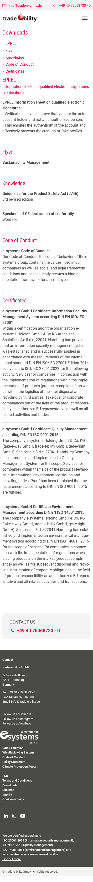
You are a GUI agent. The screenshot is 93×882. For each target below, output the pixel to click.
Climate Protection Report (19, 766)
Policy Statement (13, 762)
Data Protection (12, 748)
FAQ (5, 776)
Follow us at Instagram (17, 719)
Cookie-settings (13, 799)
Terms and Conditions (17, 780)
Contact (7, 659)
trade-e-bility (19, 18)
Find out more (11, 859)
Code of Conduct (13, 757)
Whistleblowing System (18, 752)
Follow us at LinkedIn (16, 714)
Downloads (9, 785)
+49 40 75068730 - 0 (75, 5)
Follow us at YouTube (16, 723)
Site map (8, 790)
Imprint (7, 794)
